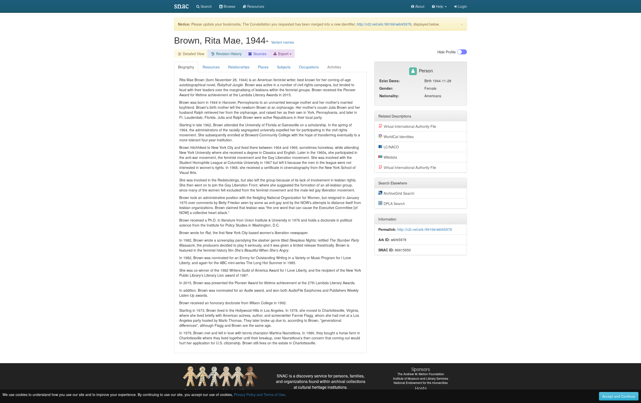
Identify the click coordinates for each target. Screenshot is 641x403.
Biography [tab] (186, 66)
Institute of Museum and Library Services (420, 378)
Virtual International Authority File (410, 126)
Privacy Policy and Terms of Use (259, 394)
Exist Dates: (389, 80)
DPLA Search (394, 203)
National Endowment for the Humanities (421, 382)
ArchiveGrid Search (399, 193)
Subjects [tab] (283, 66)
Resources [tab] (211, 66)
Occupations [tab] (309, 66)
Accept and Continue (618, 396)
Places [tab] (263, 66)
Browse (229, 6)
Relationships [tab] (238, 66)
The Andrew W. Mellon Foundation (420, 374)
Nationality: (389, 95)
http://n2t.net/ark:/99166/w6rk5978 (384, 24)
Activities (334, 66)
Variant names (282, 42)
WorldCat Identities (399, 136)
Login (462, 6)
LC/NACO (391, 146)
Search (206, 6)
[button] (439, 6)
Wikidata (390, 157)
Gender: (386, 88)
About (419, 6)
